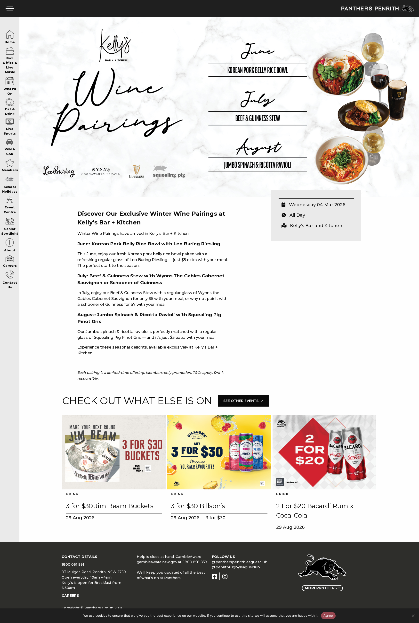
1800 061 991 (73, 564)
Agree (328, 615)
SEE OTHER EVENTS (243, 401)
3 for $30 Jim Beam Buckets (109, 506)
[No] (413, 615)
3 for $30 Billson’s (198, 506)
